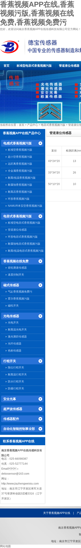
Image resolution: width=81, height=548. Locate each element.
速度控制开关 (16, 274)
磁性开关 (13, 305)
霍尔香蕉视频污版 (18, 298)
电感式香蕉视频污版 (17, 143)
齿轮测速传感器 (17, 267)
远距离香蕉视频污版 (20, 163)
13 (74, 161)
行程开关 (9, 361)
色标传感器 (14, 350)
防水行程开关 (16, 381)
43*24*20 (54, 161)
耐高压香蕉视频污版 (20, 191)
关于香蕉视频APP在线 (56, 513)
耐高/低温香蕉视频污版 (22, 177)
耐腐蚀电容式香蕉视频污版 (24, 243)
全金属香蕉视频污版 (20, 170)
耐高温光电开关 (17, 329)
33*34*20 (54, 172)
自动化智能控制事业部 (19, 429)
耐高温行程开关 (17, 374)
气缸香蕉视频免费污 (20, 291)
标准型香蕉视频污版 (20, 149)
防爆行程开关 (16, 388)
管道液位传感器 (69, 65)
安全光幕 (9, 399)
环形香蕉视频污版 (18, 198)
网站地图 (5, 546)
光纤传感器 (14, 343)
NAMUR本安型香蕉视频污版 (25, 205)
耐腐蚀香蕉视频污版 (20, 184)
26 (74, 172)
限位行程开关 (16, 367)
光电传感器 (11, 316)
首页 (6, 65)
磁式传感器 (11, 285)
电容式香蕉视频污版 (53, 124)
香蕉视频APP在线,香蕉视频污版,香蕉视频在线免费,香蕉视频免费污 (37, 13)
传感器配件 (11, 419)
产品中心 (32, 124)
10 (74, 184)
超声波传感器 (12, 409)
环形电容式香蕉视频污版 (23, 236)
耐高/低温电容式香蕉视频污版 (26, 250)
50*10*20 (54, 184)
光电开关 (13, 322)
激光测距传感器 (17, 336)
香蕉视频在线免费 (16, 261)
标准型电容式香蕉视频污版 (34, 65)
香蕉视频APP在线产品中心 (22, 133)
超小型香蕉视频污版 (20, 156)
